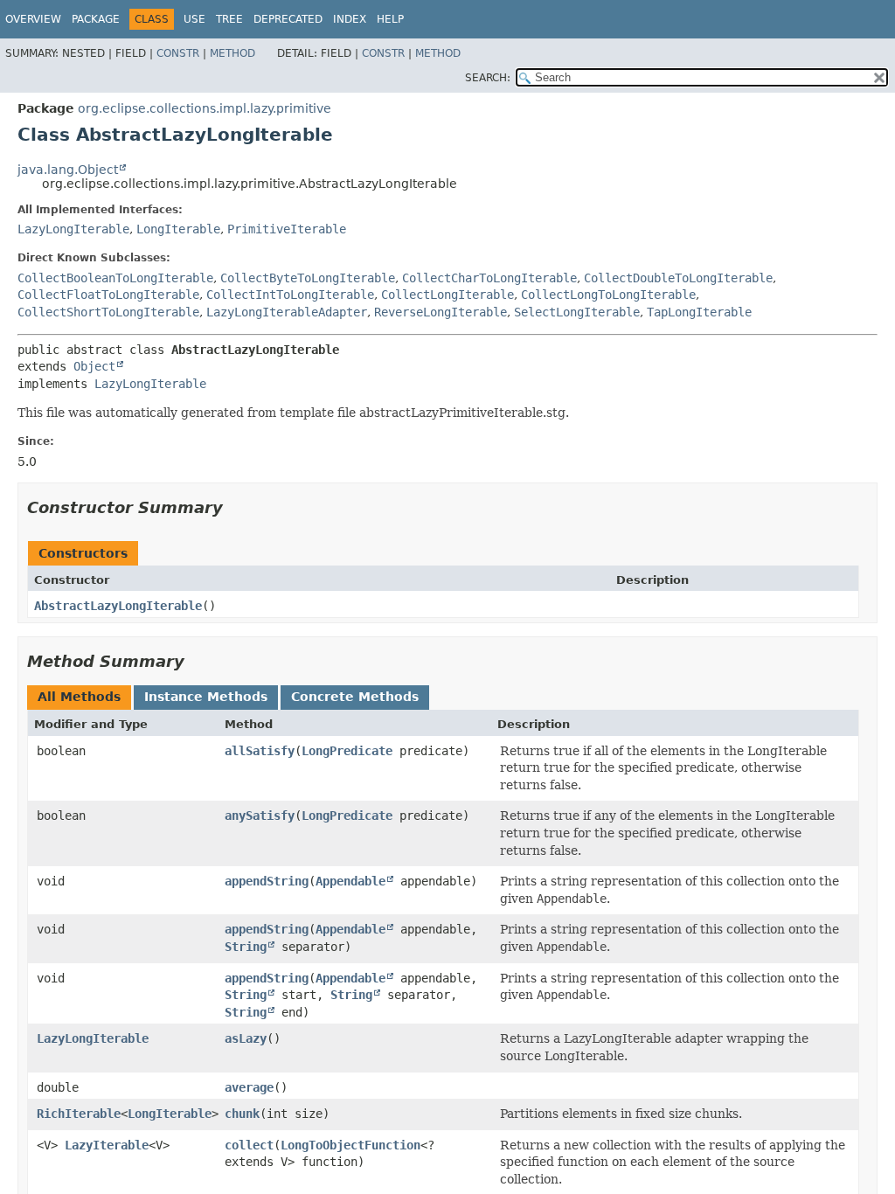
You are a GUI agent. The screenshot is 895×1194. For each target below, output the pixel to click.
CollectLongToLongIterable (608, 295)
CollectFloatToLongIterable (108, 295)
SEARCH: (487, 78)
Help (390, 19)
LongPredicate (347, 751)
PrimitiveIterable (286, 229)
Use (194, 19)
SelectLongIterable (577, 312)
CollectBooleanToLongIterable (115, 278)
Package (96, 19)
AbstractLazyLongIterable (118, 606)
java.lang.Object (67, 170)
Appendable (350, 881)
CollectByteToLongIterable (307, 278)
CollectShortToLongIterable (108, 312)
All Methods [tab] (79, 697)
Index (349, 19)
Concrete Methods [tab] (355, 697)
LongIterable (178, 229)
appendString (267, 881)
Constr (177, 53)
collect (249, 1145)
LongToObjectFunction (350, 1145)
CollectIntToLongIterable (290, 295)
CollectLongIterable (447, 295)
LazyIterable (107, 1145)
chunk (242, 1114)
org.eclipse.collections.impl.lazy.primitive (204, 108)
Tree (229, 19)
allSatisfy (260, 751)
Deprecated (288, 19)
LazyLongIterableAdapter (286, 312)
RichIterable (79, 1114)
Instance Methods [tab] (205, 697)
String (246, 947)
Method (232, 53)
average (249, 1087)
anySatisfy (260, 816)
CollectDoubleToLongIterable (678, 278)
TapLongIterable (699, 312)
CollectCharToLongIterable (489, 278)
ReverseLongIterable (440, 312)
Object (94, 366)
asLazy (246, 1038)
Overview (33, 19)
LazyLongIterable (73, 229)
